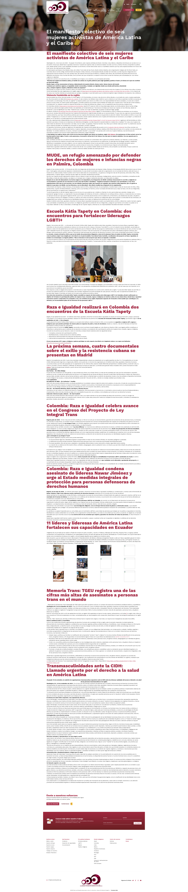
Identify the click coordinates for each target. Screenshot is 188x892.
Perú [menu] (95, 854)
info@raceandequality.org (54, 880)
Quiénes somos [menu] (89, 10)
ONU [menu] (95, 858)
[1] (126, 613)
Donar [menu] (138, 9)
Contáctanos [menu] (128, 9)
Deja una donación (52, 803)
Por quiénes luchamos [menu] (84, 839)
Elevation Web (114, 890)
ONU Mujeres (112, 134)
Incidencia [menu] (64, 841)
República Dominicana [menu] (99, 848)
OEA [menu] (95, 856)
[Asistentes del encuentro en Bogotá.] (108, 279)
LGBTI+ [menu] (80, 843)
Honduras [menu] (96, 850)
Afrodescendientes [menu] (82, 841)
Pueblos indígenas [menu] (82, 846)
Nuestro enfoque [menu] (50, 843)
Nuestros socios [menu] (50, 845)
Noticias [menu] (112, 841)
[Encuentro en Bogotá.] (72, 279)
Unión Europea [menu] (97, 863)
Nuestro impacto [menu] (50, 848)
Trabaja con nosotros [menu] (51, 850)
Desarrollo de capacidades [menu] (69, 843)
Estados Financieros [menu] (51, 852)
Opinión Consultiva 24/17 (122, 637)
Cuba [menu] (95, 845)
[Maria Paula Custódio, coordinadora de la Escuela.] (84, 279)
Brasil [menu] (95, 841)
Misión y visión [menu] (49, 841)
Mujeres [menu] (80, 845)
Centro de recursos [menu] (118, 10)
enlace (49, 367)
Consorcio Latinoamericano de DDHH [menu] (101, 861)
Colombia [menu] (96, 843)
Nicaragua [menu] (96, 852)
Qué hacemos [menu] (65, 839)
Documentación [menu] (66, 845)
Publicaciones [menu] (113, 843)
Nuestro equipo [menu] (50, 846)
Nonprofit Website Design (102, 890)
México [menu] (95, 846)
